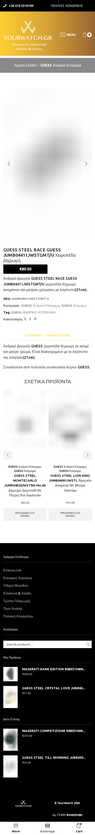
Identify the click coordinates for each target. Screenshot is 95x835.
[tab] (33, 335)
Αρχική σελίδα (25, 65)
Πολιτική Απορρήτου (18, 616)
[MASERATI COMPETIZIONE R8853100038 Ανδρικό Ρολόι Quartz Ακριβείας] (10, 740)
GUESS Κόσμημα (74, 305)
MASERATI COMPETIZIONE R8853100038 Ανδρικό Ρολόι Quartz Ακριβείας (54, 731)
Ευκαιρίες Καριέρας (17, 578)
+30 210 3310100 (21, 6)
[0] (83, 35)
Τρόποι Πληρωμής (16, 601)
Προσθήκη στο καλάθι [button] (25, 514)
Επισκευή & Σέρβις (17, 593)
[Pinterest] (35, 319)
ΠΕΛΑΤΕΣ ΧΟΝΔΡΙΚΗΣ (67, 6)
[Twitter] (25, 319)
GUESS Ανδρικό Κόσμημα (60, 65)
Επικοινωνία (12, 570)
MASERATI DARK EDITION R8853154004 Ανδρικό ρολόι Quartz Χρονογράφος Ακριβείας (54, 669)
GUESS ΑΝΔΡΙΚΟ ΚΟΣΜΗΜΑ (33, 312)
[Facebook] (30, 319)
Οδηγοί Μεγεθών (15, 585)
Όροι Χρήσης (13, 608)
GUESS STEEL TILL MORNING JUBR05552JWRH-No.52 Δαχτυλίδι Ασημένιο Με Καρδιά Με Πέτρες (54, 757)
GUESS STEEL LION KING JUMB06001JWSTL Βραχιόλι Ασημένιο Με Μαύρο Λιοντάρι (70, 483)
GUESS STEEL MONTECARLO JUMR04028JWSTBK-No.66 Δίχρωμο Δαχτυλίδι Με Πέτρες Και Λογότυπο (25, 485)
